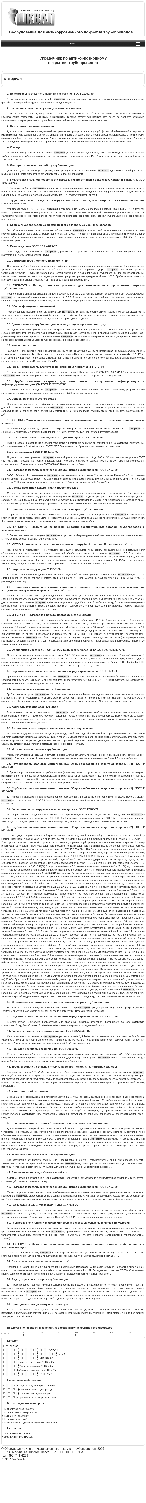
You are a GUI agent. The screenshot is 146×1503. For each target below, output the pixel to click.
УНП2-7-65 (12, 1346)
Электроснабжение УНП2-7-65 (36, 1366)
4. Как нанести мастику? (15, 1419)
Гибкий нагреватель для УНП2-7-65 (36, 1370)
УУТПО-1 (53, 1350)
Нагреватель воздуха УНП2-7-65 (36, 1362)
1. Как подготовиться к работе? (18, 1409)
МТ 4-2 (62, 1354)
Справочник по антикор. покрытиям (36, 1397)
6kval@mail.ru (19, 1459)
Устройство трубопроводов (36, 1393)
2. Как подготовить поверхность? (19, 1412)
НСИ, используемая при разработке (36, 1385)
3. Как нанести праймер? (15, 1416)
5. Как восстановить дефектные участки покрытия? (29, 1422)
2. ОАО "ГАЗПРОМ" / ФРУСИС (17, 1437)
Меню (73, 43)
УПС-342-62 (46, 1358)
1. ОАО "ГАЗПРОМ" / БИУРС (17, 1433)
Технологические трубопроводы (36, 1389)
